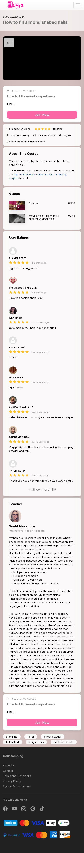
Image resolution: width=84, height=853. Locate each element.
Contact (8, 770)
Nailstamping (13, 756)
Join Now (42, 115)
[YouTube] (14, 809)
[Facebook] (5, 809)
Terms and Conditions (17, 776)
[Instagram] (24, 809)
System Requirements (17, 786)
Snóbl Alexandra (22, 526)
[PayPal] (36, 834)
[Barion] (36, 822)
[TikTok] (42, 809)
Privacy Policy (12, 781)
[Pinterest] (33, 809)
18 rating (57, 128)
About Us (9, 765)
